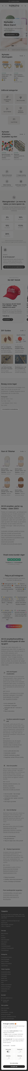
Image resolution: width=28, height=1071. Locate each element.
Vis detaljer (13, 1045)
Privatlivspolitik (6, 1045)
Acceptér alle (14, 1066)
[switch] (8, 1051)
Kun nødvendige (14, 1063)
